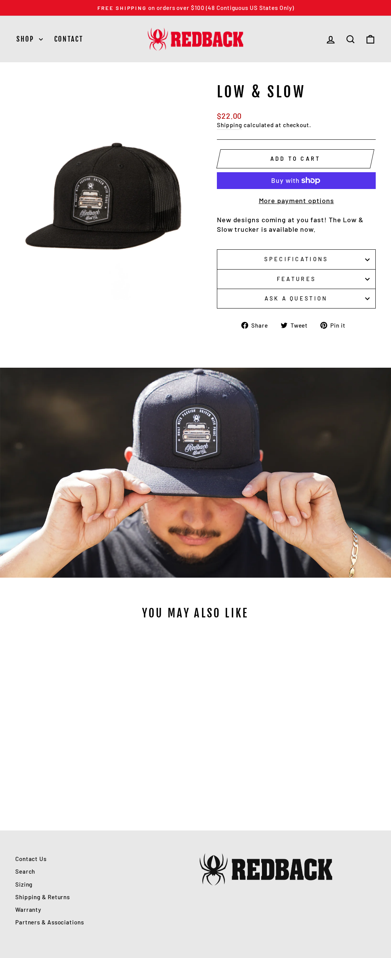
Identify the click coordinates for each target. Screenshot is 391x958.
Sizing (23, 884)
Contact (69, 39)
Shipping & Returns (42, 896)
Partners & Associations (49, 922)
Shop (26, 39)
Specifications (296, 259)
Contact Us (31, 858)
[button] (57, 765)
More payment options (296, 200)
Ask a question (296, 298)
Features (296, 279)
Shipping (229, 124)
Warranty (28, 909)
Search (25, 871)
